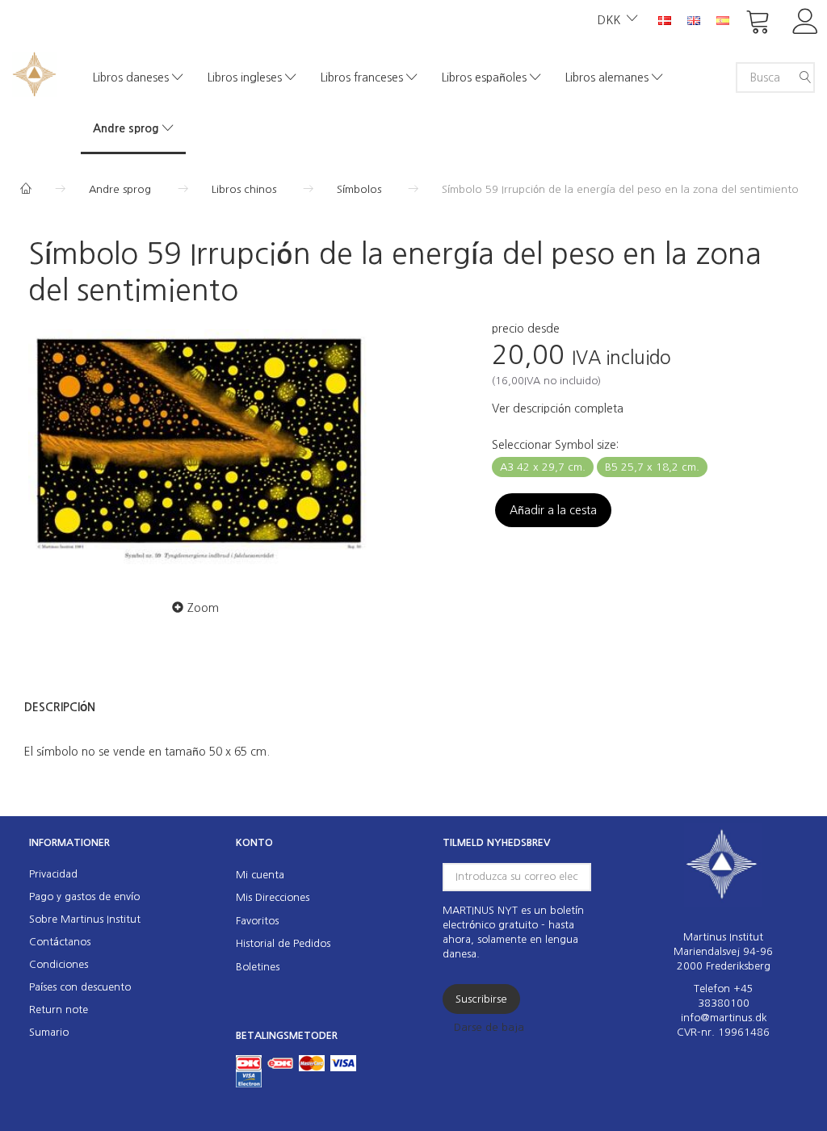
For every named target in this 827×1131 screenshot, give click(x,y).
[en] (693, 19)
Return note (58, 1009)
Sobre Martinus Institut (85, 919)
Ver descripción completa (557, 408)
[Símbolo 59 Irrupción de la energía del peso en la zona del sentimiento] (199, 448)
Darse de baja (489, 1027)
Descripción (59, 707)
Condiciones (58, 964)
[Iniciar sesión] (805, 20)
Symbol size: (555, 444)
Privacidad (53, 874)
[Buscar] (805, 77)
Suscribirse (481, 999)
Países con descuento (80, 987)
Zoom (203, 608)
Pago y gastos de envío (84, 896)
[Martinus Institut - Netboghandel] (34, 72)
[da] (664, 19)
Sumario (49, 1032)
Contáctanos (59, 941)
